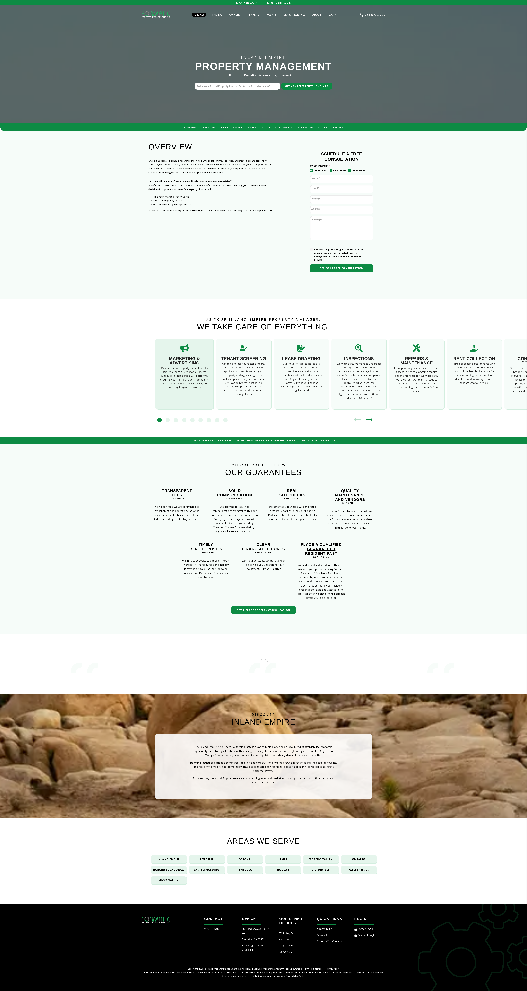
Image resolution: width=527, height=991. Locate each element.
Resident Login (280, 2)
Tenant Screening (231, 127)
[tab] (159, 420)
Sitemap (317, 968)
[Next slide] (369, 420)
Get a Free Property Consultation (263, 610)
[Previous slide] (357, 420)
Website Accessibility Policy (291, 976)
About (316, 14)
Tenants (253, 14)
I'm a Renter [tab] (339, 170)
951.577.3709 (375, 14)
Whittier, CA (286, 933)
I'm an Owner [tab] (320, 170)
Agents (272, 14)
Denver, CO (285, 951)
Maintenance (283, 127)
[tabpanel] (184, 374)
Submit (306, 86)
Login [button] (333, 14)
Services (199, 14)
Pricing (217, 14)
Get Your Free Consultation (341, 268)
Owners (234, 14)
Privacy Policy (332, 968)
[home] (156, 14)
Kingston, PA (286, 945)
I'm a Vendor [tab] (358, 170)
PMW (306, 968)
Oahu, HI (284, 939)
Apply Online (324, 929)
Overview (190, 127)
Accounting (305, 127)
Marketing (208, 127)
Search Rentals (294, 14)
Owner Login (248, 2)
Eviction (323, 127)
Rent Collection (259, 127)
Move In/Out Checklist (330, 941)
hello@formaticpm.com (264, 976)
